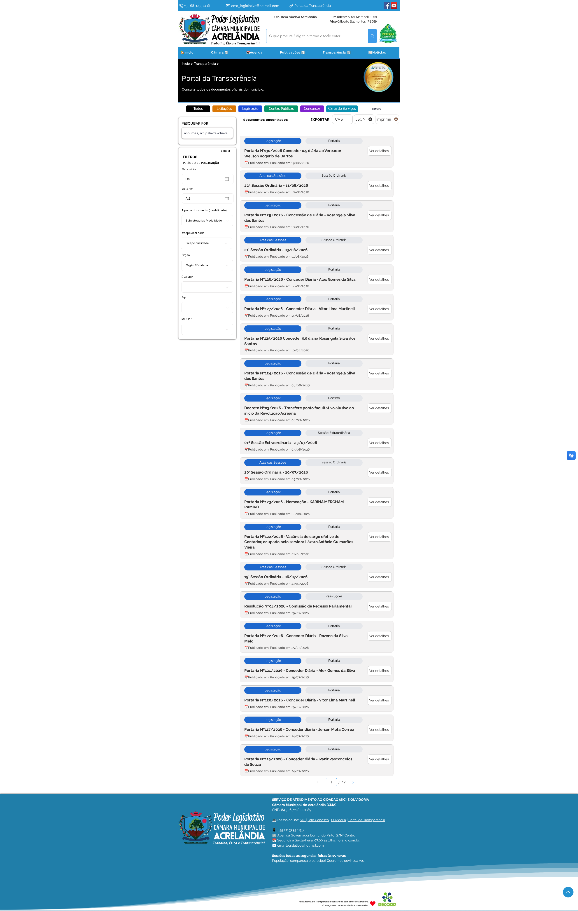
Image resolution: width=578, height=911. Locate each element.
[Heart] (373, 903)
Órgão (186, 255)
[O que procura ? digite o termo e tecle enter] (372, 36)
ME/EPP (187, 319)
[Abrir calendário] (227, 179)
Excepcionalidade (193, 233)
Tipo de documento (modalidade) (204, 210)
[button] (225, 52)
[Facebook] (387, 5)
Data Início (189, 169)
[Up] (568, 892)
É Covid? (187, 277)
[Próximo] (353, 782)
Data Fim (187, 188)
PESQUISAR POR (195, 123)
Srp (184, 297)
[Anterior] (317, 782)
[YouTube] (394, 5)
